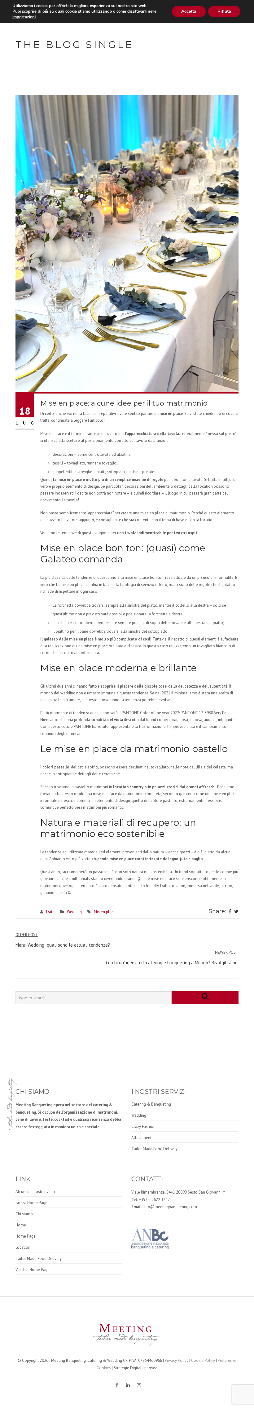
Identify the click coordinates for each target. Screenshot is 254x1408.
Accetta (188, 11)
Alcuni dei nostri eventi (35, 1191)
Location (22, 1247)
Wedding (74, 911)
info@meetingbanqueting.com (170, 1206)
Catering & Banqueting (151, 1104)
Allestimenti (141, 1137)
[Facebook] (230, 912)
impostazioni (24, 17)
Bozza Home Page (31, 1202)
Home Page (25, 1236)
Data (50, 911)
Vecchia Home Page (32, 1269)
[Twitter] (236, 912)
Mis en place (105, 911)
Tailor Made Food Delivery (154, 1148)
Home (20, 1225)
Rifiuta (224, 11)
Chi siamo (24, 1214)
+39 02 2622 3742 (154, 1199)
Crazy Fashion (143, 1126)
